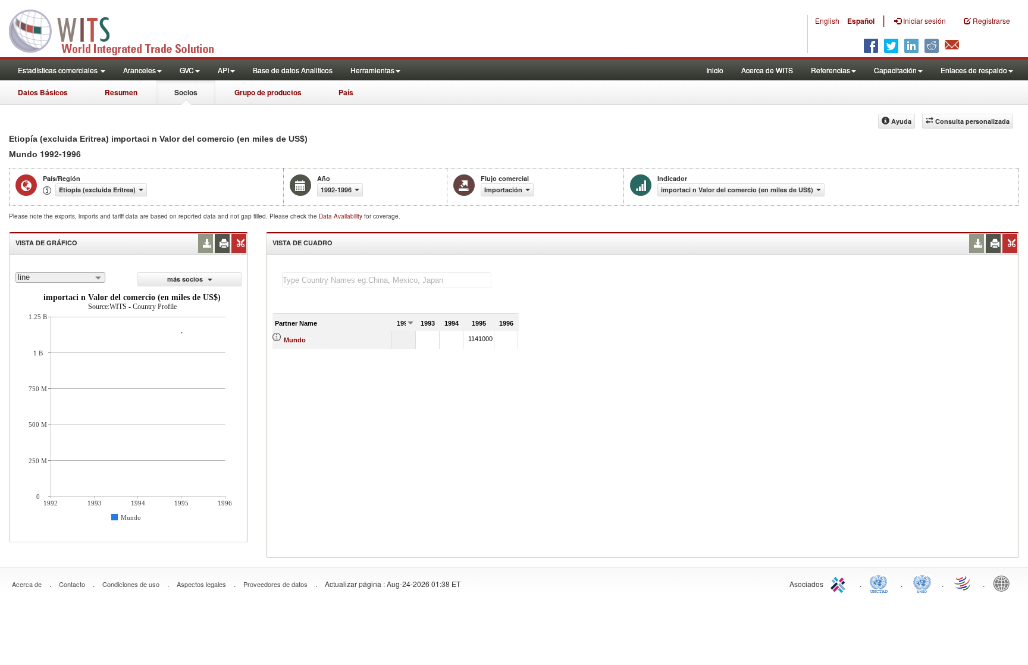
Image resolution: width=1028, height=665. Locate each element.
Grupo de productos (268, 92)
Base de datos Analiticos (293, 70)
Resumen (121, 92)
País (346, 92)
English (827, 20)
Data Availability (341, 216)
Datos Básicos (43, 92)
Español (861, 20)
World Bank (1004, 583)
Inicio (714, 70)
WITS (119, 30)
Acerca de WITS (767, 70)
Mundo (295, 340)
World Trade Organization (963, 583)
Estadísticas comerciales (58, 70)
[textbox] (386, 280)
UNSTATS (922, 583)
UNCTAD (881, 583)
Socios (186, 92)
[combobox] (60, 277)
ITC (840, 583)
